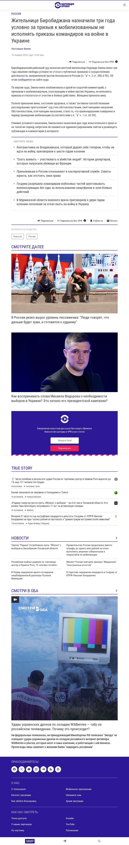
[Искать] (99, 841)
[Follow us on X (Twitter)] (22, 769)
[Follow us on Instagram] (36, 769)
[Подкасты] (58, 769)
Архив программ (74, 801)
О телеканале (18, 789)
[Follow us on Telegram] (43, 769)
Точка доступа (19, 818)
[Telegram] (65, 841)
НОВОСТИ (20, 538)
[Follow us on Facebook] (14, 769)
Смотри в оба (24, 590)
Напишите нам (73, 795)
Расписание (72, 830)
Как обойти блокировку (23, 801)
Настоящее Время (21, 48)
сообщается (25, 79)
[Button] (77, 62)
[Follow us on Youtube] (29, 769)
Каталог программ (21, 795)
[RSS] (51, 769)
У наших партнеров (21, 824)
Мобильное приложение (79, 789)
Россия (16, 13)
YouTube (70, 824)
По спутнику (17, 830)
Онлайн (70, 818)
